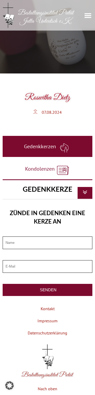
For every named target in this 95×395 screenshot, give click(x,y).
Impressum (47, 320)
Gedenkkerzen (40, 146)
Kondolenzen (40, 168)
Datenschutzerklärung (47, 332)
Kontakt (48, 308)
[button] (87, 15)
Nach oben (47, 388)
